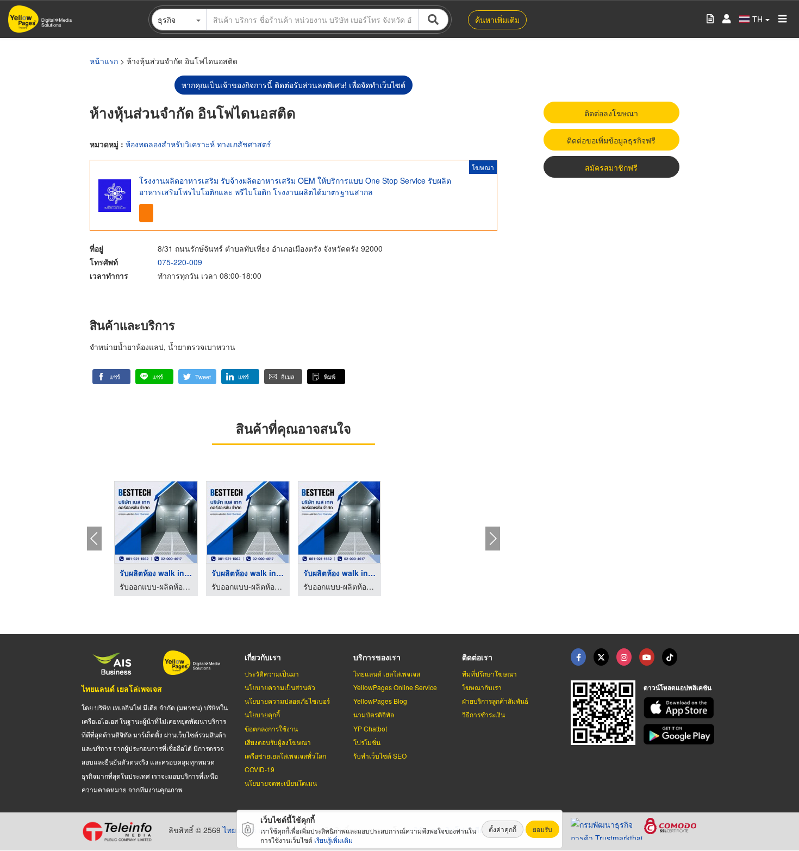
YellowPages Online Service (395, 687)
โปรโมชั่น (366, 742)
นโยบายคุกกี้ (262, 714)
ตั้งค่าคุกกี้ (502, 829)
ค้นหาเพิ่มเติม (497, 19)
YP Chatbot (370, 728)
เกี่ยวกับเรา (263, 657)
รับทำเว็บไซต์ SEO (380, 755)
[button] (111, 376)
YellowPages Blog (380, 700)
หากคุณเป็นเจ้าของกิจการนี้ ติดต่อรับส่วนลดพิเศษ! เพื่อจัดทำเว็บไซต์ (293, 84)
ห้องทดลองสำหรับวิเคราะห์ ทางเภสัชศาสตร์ (198, 144)
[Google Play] (680, 734)
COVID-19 (259, 769)
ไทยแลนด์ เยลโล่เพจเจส (122, 688)
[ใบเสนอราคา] (710, 19)
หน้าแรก (104, 60)
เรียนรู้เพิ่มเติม (333, 839)
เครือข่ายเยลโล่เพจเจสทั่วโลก (285, 755)
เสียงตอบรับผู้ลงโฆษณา (278, 742)
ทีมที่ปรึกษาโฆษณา (489, 673)
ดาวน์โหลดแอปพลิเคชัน (677, 687)
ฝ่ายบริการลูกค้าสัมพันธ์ (495, 700)
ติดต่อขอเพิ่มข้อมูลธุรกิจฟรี (611, 140)
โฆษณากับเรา (482, 687)
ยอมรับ (542, 829)
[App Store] (680, 707)
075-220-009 (180, 261)
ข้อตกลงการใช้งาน (271, 728)
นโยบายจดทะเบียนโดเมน (281, 782)
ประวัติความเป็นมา (272, 673)
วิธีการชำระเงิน (483, 714)
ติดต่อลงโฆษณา (611, 113)
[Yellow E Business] (578, 657)
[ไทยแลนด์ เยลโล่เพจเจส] (601, 657)
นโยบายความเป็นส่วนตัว (280, 687)
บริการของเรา (377, 657)
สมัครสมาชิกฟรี (611, 167)
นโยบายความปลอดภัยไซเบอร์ (287, 700)
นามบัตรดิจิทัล (373, 714)
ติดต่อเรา (477, 657)
